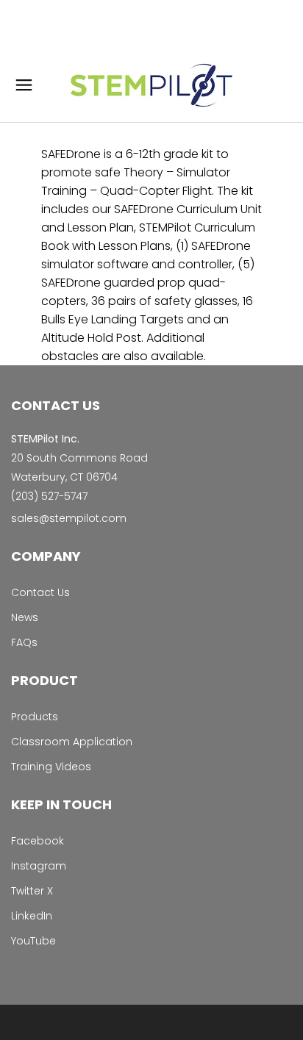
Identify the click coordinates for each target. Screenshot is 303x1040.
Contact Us (40, 592)
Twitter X (32, 890)
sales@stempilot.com (68, 518)
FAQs (24, 642)
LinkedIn (31, 915)
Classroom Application (71, 741)
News (24, 617)
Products (34, 716)
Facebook (37, 840)
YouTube (33, 940)
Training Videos (51, 766)
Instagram (38, 865)
